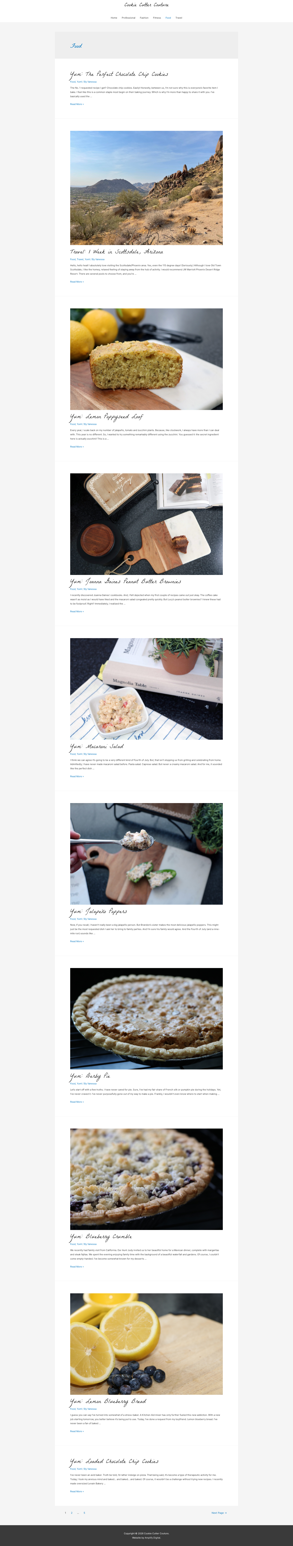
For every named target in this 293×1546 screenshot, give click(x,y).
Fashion (144, 17)
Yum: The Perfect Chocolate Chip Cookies (119, 75)
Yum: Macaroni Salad (96, 747)
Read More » (77, 104)
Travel (178, 17)
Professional (128, 17)
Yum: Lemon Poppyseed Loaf (106, 417)
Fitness (157, 17)
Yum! (79, 81)
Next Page (219, 1512)
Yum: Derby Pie (90, 1076)
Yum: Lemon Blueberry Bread (108, 1402)
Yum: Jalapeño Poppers (98, 912)
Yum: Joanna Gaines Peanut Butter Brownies (125, 582)
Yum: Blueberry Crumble (101, 1237)
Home (114, 17)
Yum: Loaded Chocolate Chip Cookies (114, 1462)
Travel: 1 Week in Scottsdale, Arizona (116, 252)
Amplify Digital (152, 1537)
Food (168, 17)
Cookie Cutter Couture (147, 5)
